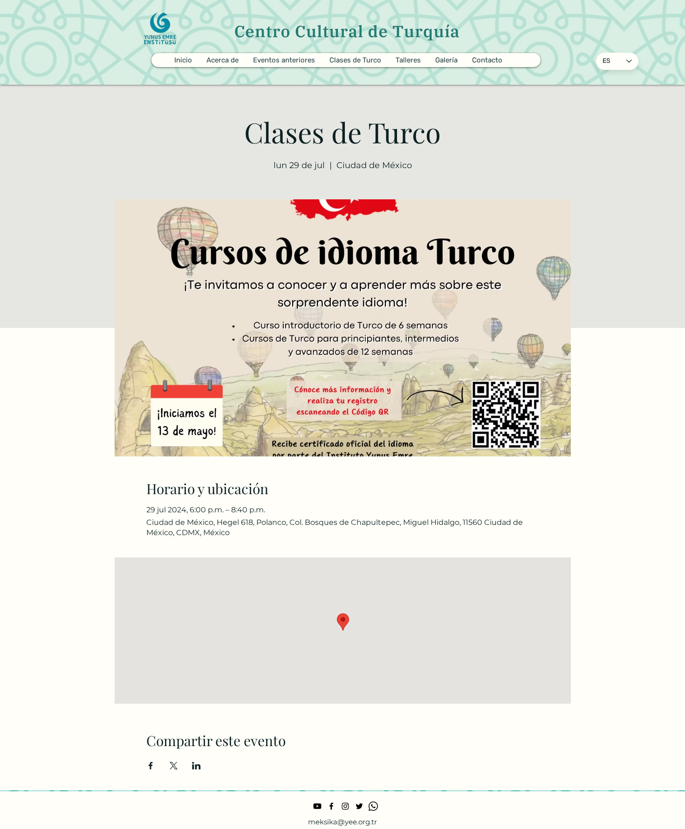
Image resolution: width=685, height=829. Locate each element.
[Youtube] (317, 806)
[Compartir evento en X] (173, 765)
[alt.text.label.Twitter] (359, 806)
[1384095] (373, 806)
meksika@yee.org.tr (342, 821)
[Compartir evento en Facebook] (150, 765)
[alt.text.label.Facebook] (331, 806)
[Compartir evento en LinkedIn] (196, 765)
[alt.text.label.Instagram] (345, 806)
